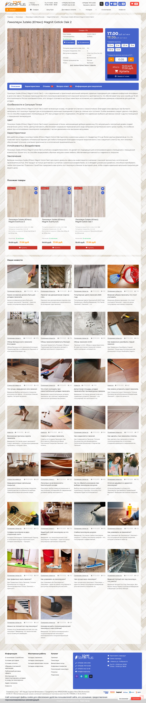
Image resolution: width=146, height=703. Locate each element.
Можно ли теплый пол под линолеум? (22, 626)
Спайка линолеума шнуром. (85, 532)
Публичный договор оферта (13, 672)
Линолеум (19, 17)
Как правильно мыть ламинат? (19, 579)
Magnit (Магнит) (53, 17)
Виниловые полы (57, 663)
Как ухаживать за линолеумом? (53, 579)
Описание (15, 86)
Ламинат (54, 657)
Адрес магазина (11, 683)
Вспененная (91, 58)
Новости (122, 9)
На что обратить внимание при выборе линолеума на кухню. (86, 484)
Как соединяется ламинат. (84, 436)
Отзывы (47, 86)
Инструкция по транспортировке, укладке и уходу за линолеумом (15, 678)
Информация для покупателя (88, 86)
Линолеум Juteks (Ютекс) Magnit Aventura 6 (53, 221)
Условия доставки (12, 660)
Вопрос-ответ (64, 86)
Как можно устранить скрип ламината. (123, 389)
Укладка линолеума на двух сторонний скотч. (18, 533)
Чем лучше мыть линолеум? (85, 579)
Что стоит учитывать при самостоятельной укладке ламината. (55, 390)
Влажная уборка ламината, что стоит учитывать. (122, 296)
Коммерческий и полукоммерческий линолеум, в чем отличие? (56, 627)
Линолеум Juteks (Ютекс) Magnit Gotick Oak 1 (86, 221)
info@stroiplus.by (83, 671)
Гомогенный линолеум (60, 669)
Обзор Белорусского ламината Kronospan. (19, 343)
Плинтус (54, 672)
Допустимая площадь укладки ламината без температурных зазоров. (89, 390)
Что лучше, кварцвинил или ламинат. (22, 389)
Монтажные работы (37, 654)
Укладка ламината (35, 657)
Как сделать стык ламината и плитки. (122, 436)
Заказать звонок (89, 5)
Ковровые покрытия (59, 666)
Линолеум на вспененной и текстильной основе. (52, 484)
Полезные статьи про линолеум (48, 479)
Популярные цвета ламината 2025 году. (87, 296)
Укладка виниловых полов (38, 663)
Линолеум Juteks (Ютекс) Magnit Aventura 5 (20, 221)
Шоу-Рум (50, 9)
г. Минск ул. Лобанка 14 (119, 661)
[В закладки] (36, 188)
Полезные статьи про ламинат (15, 291)
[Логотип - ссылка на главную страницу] (91, 657)
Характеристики (32, 86)
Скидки (35, 9)
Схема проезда (115, 658)
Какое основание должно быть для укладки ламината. (21, 296)
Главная (10, 17)
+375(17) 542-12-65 (83, 668)
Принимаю (136, 698)
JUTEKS (89, 36)
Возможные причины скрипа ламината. (19, 437)
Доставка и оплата (69, 9)
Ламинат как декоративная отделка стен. (55, 296)
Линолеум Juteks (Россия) (35, 17)
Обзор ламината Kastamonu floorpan (55, 342)
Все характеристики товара (83, 65)
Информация (11, 654)
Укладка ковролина (35, 666)
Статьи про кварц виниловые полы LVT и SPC (14, 385)
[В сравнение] (36, 192)
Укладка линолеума (35, 660)
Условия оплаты (11, 663)
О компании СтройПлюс (14, 657)
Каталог (54, 654)
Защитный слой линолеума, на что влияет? (54, 533)
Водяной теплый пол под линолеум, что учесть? (122, 580)
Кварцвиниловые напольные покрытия (19, 484)
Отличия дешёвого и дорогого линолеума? (120, 484)
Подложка (55, 675)
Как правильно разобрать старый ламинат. (121, 343)
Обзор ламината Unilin (83, 342)
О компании (106, 9)
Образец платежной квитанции (13, 667)
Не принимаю (123, 698)
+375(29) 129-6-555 (84, 663)
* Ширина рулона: (114, 42)
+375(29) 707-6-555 (84, 666)
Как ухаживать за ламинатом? (119, 532)
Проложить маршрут (118, 656)
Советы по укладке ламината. (52, 436)
